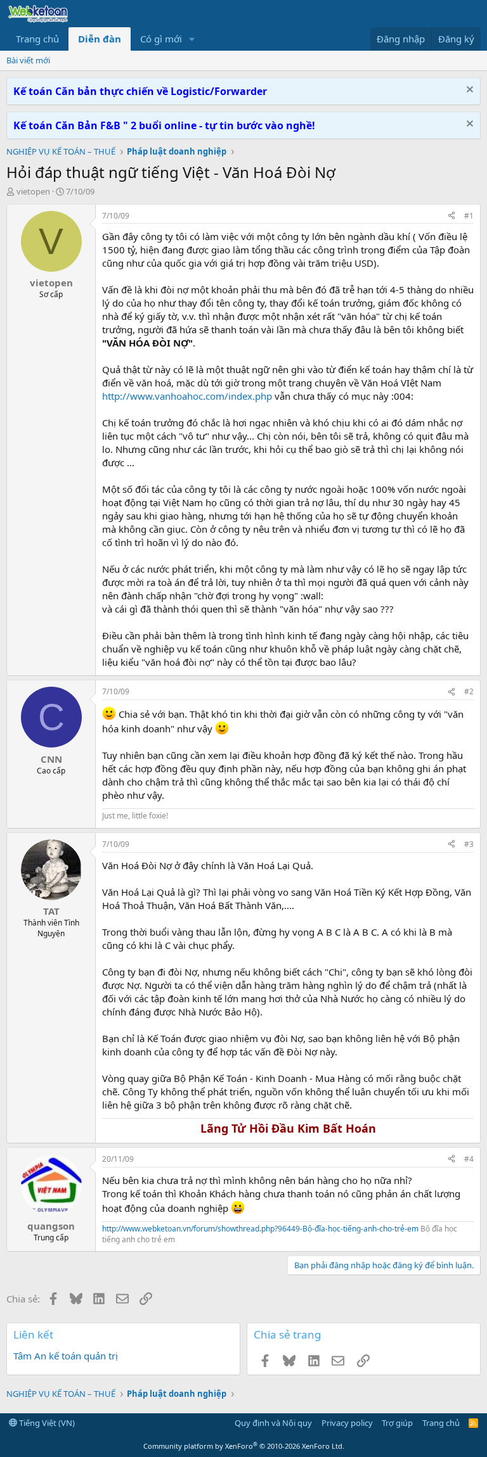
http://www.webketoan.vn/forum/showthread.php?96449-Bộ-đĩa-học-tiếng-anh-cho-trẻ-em (260, 1228)
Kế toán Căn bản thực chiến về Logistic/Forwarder (140, 91)
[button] (192, 39)
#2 (469, 691)
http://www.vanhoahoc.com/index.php (187, 396)
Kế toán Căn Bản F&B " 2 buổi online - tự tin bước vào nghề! (164, 125)
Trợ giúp (397, 1422)
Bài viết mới (28, 60)
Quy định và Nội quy (273, 1422)
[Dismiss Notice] (468, 91)
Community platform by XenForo (243, 1446)
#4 (469, 1159)
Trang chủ (37, 38)
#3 (469, 844)
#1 (469, 215)
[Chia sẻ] (451, 216)
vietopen (33, 191)
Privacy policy (347, 1422)
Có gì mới (161, 38)
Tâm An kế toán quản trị (65, 1355)
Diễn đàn (99, 38)
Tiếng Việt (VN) (46, 1422)
